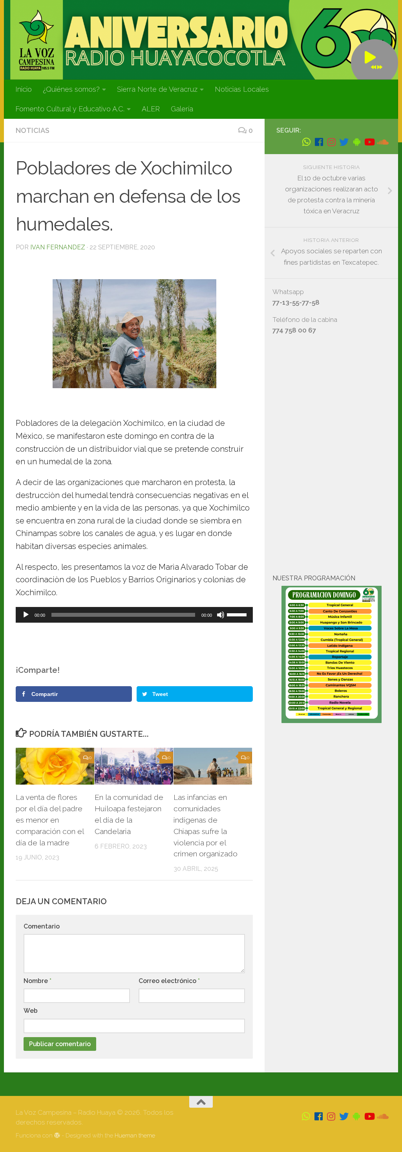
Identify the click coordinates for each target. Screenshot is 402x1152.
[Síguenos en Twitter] (344, 142)
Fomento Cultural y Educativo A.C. (69, 109)
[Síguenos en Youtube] (369, 142)
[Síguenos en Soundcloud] (381, 142)
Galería (182, 109)
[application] (134, 615)
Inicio (23, 89)
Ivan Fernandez (57, 247)
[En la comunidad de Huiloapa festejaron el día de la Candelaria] (134, 766)
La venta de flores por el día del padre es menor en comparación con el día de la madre (50, 820)
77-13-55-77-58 (296, 302)
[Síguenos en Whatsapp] (306, 142)
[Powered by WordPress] (57, 1136)
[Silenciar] (221, 615)
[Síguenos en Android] (356, 142)
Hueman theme (135, 1135)
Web (31, 1010)
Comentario (42, 926)
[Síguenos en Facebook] (318, 142)
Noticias (32, 130)
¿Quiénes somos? (71, 89)
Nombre (37, 981)
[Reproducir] (26, 615)
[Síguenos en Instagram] (331, 142)
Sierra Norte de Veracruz (157, 89)
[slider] (238, 614)
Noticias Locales (242, 89)
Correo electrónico (169, 981)
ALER (151, 109)
